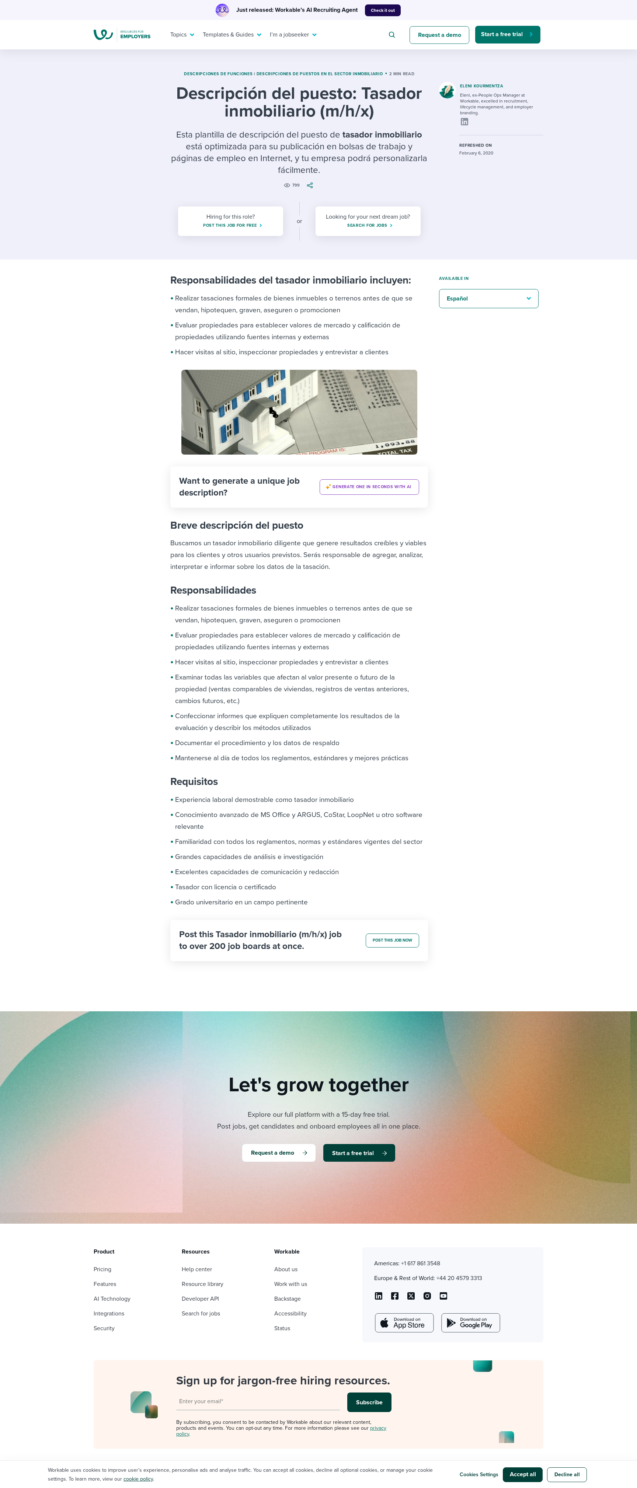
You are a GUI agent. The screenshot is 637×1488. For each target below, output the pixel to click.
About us (285, 1269)
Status (282, 1328)
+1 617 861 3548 (420, 1263)
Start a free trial (502, 34)
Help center (197, 1269)
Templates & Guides (228, 34)
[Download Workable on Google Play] (470, 1322)
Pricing (102, 1269)
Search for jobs (201, 1313)
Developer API (200, 1299)
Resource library (202, 1284)
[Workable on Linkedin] (378, 1298)
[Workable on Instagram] (443, 1298)
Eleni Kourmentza (481, 86)
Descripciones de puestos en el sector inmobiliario (320, 74)
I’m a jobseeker (289, 34)
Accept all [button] (523, 1474)
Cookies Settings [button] (479, 1474)
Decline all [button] (567, 1474)
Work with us (290, 1284)
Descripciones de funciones (218, 74)
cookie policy (138, 1479)
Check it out (383, 10)
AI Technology (112, 1299)
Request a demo (439, 35)
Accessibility (290, 1313)
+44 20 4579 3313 (459, 1278)
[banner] (299, 487)
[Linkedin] (464, 121)
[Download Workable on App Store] (403, 1322)
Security (104, 1328)
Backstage (287, 1299)
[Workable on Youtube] (411, 1298)
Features (105, 1284)
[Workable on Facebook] (394, 1298)
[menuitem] (180, 34)
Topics (178, 34)
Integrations (109, 1313)
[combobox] (393, 35)
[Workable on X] (427, 1298)
